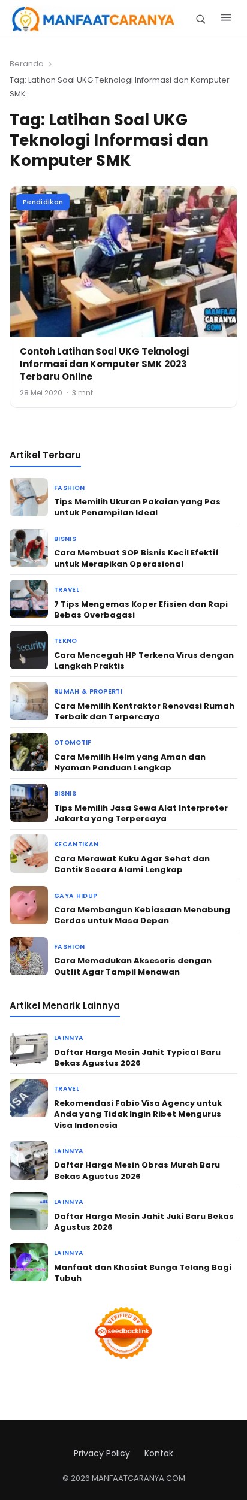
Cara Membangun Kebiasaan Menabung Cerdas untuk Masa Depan (142, 915)
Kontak (158, 1453)
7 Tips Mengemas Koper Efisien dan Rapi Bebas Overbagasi (141, 609)
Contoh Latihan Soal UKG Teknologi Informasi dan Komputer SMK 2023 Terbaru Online (104, 364)
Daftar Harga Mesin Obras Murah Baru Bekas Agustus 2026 (137, 1170)
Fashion (69, 487)
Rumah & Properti (88, 691)
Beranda (27, 63)
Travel (66, 589)
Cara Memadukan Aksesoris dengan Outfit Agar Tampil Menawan (133, 966)
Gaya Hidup (75, 895)
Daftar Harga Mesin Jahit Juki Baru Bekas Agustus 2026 (144, 1222)
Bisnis (65, 538)
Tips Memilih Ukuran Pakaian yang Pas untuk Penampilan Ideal (137, 507)
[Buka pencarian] (200, 18)
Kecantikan (76, 844)
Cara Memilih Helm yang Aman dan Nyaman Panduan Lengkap (130, 762)
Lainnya (68, 1037)
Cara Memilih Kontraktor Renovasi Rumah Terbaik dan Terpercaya (144, 711)
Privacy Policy (102, 1453)
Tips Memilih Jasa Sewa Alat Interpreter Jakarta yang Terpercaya (141, 813)
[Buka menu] (226, 19)
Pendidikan (43, 202)
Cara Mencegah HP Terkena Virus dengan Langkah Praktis (144, 660)
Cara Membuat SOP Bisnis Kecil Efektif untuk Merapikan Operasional (136, 558)
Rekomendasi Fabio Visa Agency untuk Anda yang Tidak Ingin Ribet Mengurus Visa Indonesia (138, 1113)
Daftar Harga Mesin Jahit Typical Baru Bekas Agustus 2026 (137, 1058)
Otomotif (73, 742)
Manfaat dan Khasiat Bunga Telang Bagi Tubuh (142, 1273)
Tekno (65, 640)
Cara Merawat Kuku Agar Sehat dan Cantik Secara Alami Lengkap (132, 864)
